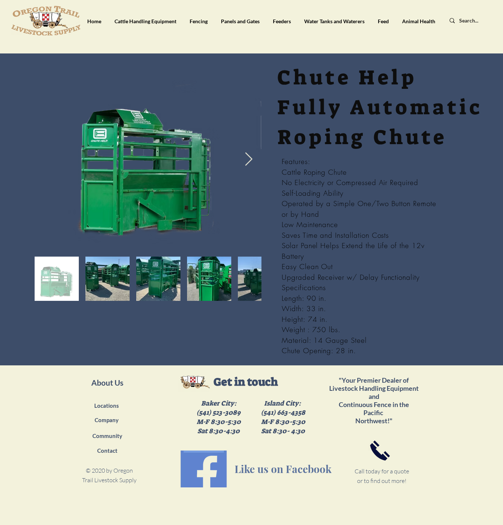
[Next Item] (249, 159)
